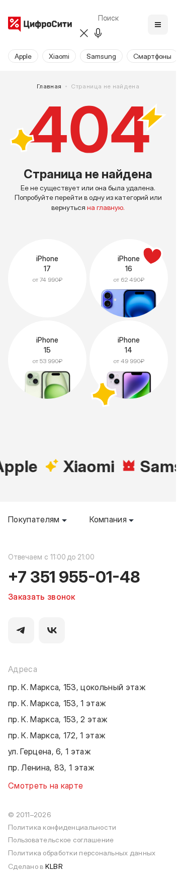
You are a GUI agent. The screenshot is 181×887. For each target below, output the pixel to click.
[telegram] (21, 630)
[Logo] (40, 25)
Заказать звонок (41, 596)
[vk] (52, 630)
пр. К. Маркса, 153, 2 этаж (58, 719)
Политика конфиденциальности (62, 827)
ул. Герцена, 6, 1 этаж (49, 751)
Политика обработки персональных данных (82, 852)
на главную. (106, 207)
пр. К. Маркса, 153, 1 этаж (57, 703)
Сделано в (35, 866)
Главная (49, 86)
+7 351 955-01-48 (74, 576)
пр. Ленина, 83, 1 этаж (51, 767)
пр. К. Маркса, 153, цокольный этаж (77, 687)
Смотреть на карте (45, 785)
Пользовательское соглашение (61, 839)
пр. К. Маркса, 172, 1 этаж (57, 735)
